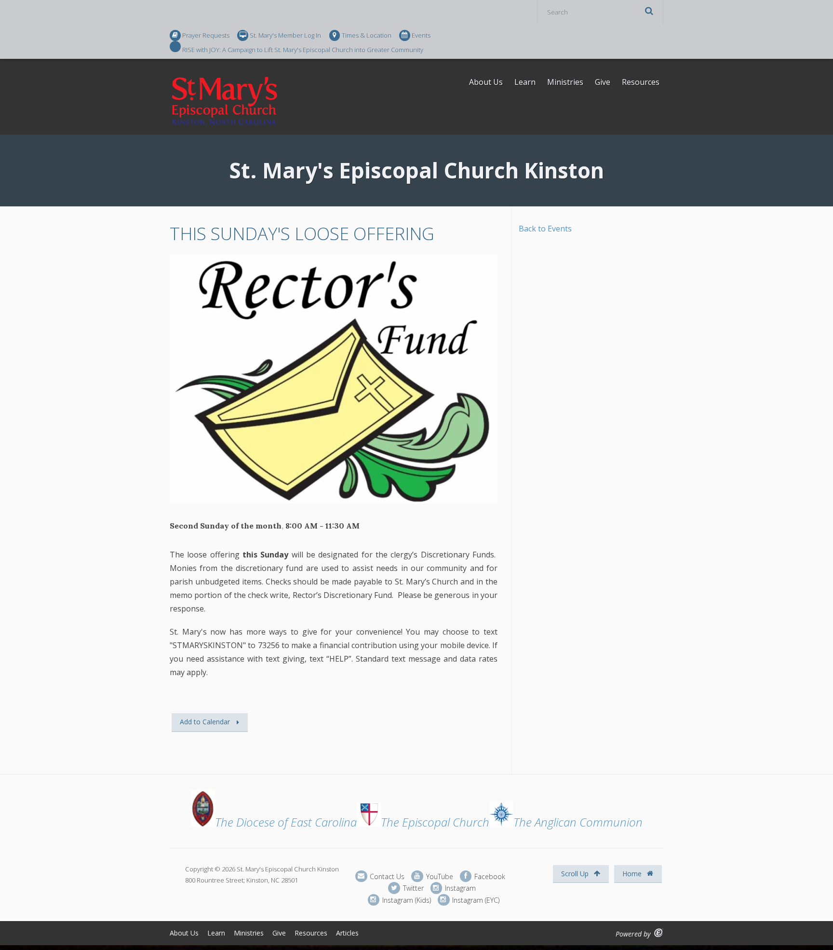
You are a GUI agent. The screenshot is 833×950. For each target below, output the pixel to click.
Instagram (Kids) (405, 899)
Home (633, 873)
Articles (347, 932)
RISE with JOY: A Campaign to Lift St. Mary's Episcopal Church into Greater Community (302, 49)
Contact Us (386, 876)
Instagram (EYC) (474, 899)
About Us (486, 82)
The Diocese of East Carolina (286, 822)
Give (602, 82)
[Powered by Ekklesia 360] (658, 933)
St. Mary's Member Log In (285, 35)
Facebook (488, 876)
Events (421, 35)
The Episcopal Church (435, 822)
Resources (640, 82)
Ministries (565, 82)
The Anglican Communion (578, 822)
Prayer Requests (205, 35)
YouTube (438, 876)
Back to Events (545, 228)
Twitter (412, 888)
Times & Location (366, 35)
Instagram (459, 888)
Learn (525, 82)
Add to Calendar (205, 721)
